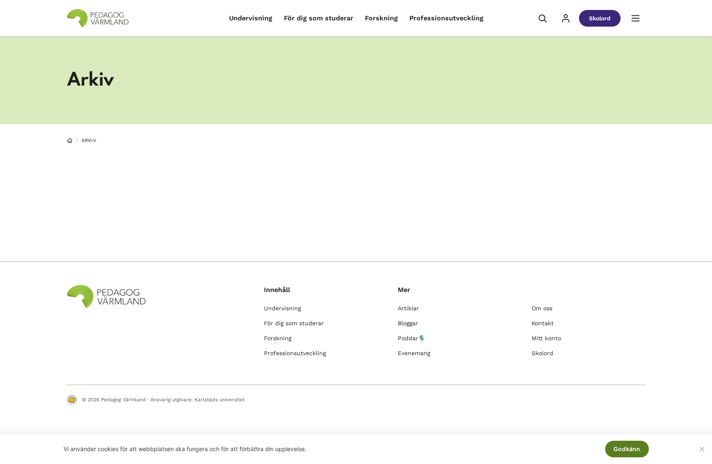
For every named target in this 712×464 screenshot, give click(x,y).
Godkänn (627, 448)
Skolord (600, 18)
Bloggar (408, 323)
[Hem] (70, 140)
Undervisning (250, 18)
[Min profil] (566, 18)
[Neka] (701, 449)
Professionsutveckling (446, 18)
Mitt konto (546, 338)
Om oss (542, 308)
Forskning (381, 18)
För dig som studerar (318, 18)
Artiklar (408, 308)
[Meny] (635, 18)
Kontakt (543, 323)
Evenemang (414, 353)
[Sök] (542, 18)
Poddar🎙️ (411, 338)
